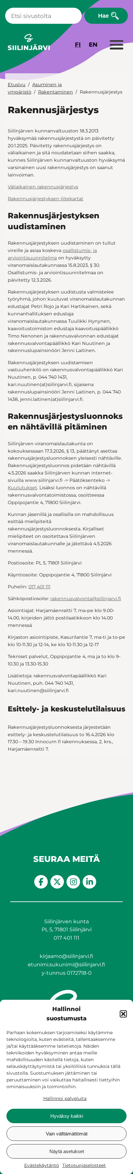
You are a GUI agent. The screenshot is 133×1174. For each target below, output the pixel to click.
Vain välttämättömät (66, 1133)
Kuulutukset (22, 488)
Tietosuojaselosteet (84, 1165)
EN (93, 44)
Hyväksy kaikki (66, 1116)
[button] (123, 1014)
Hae (103, 15)
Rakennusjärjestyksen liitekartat (45, 199)
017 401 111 (39, 587)
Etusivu (17, 84)
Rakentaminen (55, 92)
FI (78, 44)
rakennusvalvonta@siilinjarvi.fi (85, 598)
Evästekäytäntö (41, 1165)
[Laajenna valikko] (116, 45)
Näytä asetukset (66, 1151)
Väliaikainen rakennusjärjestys (43, 187)
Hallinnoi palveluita (65, 1098)
